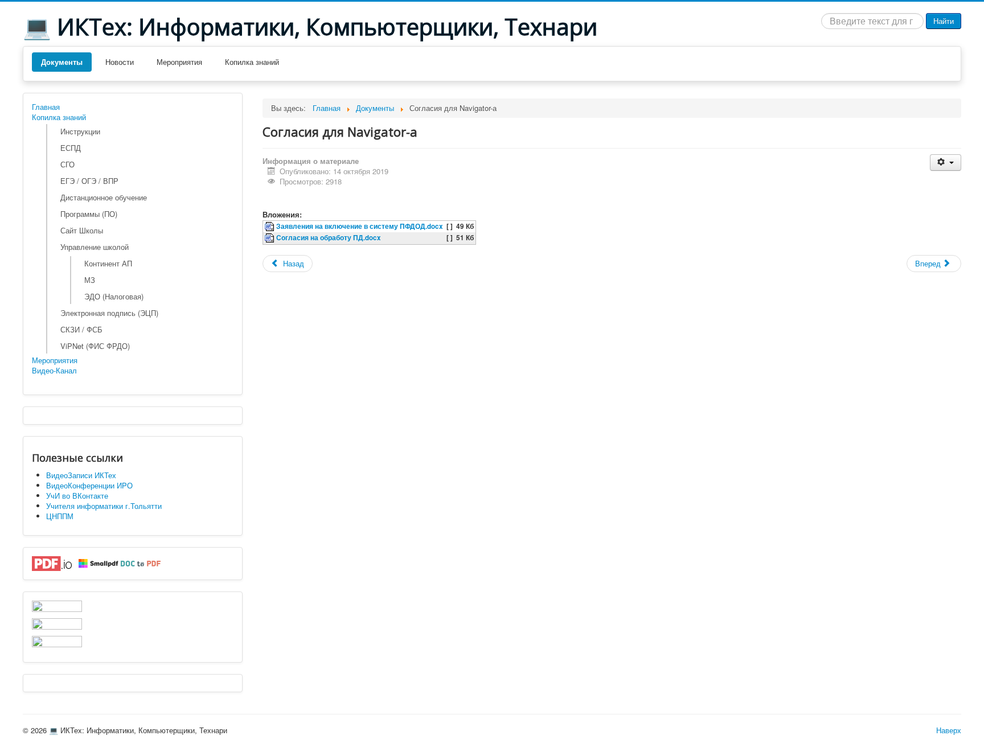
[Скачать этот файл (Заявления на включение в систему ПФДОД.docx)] (270, 226)
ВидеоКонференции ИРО (89, 485)
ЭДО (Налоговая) (114, 296)
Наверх (948, 730)
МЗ (89, 279)
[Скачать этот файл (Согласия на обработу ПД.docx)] (270, 238)
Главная (46, 107)
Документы (62, 61)
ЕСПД (70, 147)
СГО (67, 164)
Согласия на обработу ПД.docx (328, 238)
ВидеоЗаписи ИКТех (81, 475)
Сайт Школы (81, 230)
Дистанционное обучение (103, 197)
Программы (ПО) (88, 213)
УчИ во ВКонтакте (77, 495)
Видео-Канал (54, 370)
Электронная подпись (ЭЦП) (109, 312)
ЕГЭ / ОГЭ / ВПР (89, 180)
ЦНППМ (59, 516)
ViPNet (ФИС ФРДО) (95, 345)
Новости (119, 61)
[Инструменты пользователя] (945, 162)
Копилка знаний (252, 61)
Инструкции (80, 131)
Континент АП (108, 263)
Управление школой (94, 246)
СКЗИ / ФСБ (81, 329)
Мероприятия (179, 61)
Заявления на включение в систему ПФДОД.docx (359, 226)
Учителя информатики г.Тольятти (104, 505)
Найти (943, 20)
